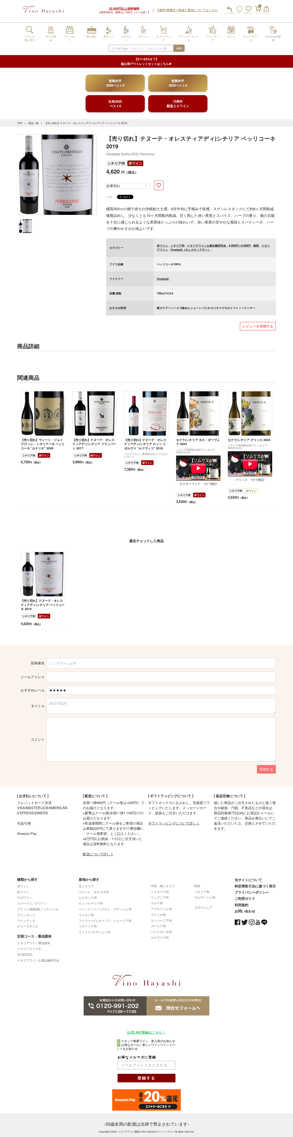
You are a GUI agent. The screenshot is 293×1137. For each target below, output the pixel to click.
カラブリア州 (160, 937)
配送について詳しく (98, 854)
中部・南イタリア (163, 886)
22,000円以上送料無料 (124, 8)
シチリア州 (116, 163)
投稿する (266, 769)
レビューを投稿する (257, 326)
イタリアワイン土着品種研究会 (206, 245)
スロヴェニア (203, 907)
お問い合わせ (245, 911)
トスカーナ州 (160, 892)
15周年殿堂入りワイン (178, 103)
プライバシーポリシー (252, 892)
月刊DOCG (24, 954)
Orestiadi (163, 279)
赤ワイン (135, 163)
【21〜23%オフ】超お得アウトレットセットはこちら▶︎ (146, 61)
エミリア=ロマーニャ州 (94, 932)
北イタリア (86, 886)
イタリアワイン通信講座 (33, 943)
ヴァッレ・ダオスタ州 (94, 892)
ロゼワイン (24, 897)
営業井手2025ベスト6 (178, 83)
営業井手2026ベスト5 (115, 83)
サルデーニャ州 (204, 897)
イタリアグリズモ (29, 948)
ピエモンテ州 (88, 897)
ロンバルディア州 (91, 903)
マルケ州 (157, 903)
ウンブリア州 (160, 897)
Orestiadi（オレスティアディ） (190, 250)
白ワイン (251, 491)
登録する (146, 1078)
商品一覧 (33, 123)
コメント (38, 739)
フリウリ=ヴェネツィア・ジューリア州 (105, 920)
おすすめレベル (33, 690)
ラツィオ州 (158, 914)
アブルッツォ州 (161, 909)
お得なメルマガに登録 (137, 1057)
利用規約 (241, 904)
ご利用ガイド (245, 898)
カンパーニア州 (161, 920)
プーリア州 (158, 926)
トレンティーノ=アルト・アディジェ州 (105, 909)
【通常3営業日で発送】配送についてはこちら (187, 10)
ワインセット (26, 915)
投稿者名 (38, 663)
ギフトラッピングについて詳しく (174, 823)
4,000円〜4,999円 (240, 245)
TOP (19, 123)
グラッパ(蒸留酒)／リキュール (37, 909)
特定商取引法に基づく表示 (255, 886)
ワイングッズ (26, 920)
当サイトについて (248, 879)
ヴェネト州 (86, 915)
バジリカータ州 (161, 932)
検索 (179, 48)
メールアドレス (33, 677)
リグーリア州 (88, 926)
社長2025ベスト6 (115, 103)
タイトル (38, 706)
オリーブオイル (27, 926)
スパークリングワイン (32, 903)
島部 (256, 245)
